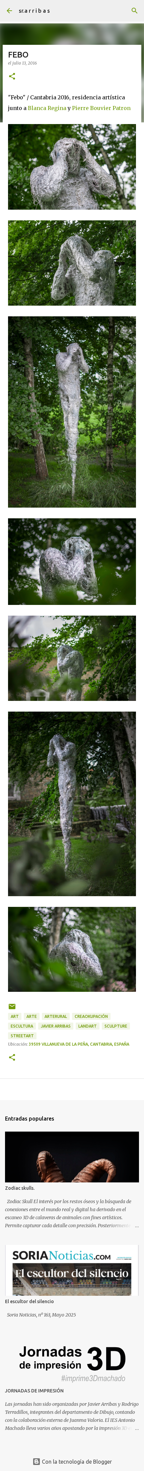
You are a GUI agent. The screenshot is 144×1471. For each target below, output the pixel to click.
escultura (22, 1026)
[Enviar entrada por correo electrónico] (12, 1009)
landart (87, 1026)
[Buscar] (135, 11)
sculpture (115, 1026)
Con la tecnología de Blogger (76, 1462)
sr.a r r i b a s (34, 11)
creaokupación (91, 1016)
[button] (12, 76)
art (15, 1016)
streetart (22, 1036)
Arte (31, 1016)
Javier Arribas (56, 1026)
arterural (56, 1016)
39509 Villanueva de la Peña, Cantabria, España (79, 1044)
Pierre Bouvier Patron (101, 108)
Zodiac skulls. (19, 1188)
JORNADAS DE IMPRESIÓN (34, 1390)
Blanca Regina (47, 108)
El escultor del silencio (29, 1301)
